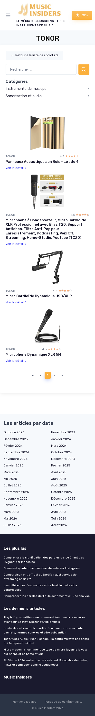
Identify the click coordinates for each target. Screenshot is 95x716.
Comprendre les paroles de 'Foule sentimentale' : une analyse (47, 596)
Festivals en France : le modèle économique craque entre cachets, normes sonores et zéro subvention (44, 630)
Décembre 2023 (16, 439)
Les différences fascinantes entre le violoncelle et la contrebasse (40, 587)
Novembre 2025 (16, 498)
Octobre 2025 (61, 492)
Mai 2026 (10, 518)
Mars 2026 (11, 512)
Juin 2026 (58, 518)
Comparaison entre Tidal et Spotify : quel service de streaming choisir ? (40, 577)
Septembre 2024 (16, 452)
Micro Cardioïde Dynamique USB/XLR (39, 296)
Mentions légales (24, 701)
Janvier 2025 (13, 465)
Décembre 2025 (63, 498)
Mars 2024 (59, 445)
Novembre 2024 (16, 459)
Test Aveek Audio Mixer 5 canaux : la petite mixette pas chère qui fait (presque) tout (46, 641)
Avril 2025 (58, 472)
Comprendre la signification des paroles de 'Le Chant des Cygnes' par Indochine (44, 560)
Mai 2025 (10, 479)
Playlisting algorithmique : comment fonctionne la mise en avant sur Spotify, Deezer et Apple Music (44, 619)
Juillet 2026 (12, 525)
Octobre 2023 (14, 432)
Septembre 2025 (16, 492)
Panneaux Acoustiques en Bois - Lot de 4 (42, 161)
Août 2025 (59, 485)
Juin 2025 (58, 479)
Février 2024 (13, 445)
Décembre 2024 (63, 459)
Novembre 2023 (63, 432)
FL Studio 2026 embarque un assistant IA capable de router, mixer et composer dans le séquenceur (46, 662)
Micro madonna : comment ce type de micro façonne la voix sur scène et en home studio (45, 652)
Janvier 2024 (61, 439)
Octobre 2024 (61, 452)
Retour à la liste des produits (34, 55)
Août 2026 (59, 525)
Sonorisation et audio (24, 96)
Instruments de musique (26, 88)
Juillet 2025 (12, 485)
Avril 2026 (58, 512)
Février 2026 (60, 505)
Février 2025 (60, 465)
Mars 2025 (11, 472)
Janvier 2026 (13, 505)
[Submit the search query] (83, 69)
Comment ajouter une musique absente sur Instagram (42, 568)
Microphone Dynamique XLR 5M (33, 354)
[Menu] (9, 15)
